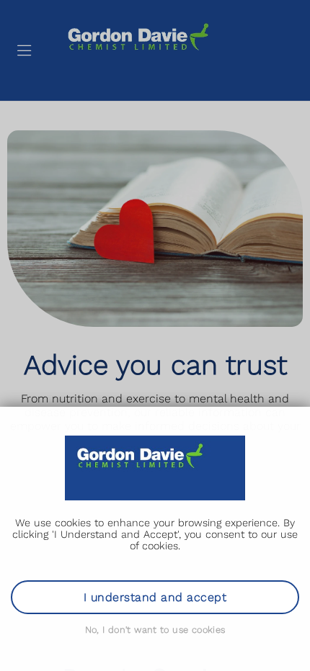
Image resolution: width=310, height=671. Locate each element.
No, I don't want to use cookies (155, 629)
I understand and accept (155, 597)
